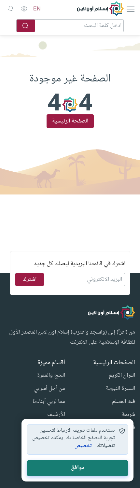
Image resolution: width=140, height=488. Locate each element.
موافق (77, 468)
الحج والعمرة (51, 376)
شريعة (128, 415)
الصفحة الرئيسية (70, 121)
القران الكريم (122, 376)
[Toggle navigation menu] (129, 8)
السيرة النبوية (120, 389)
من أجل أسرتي (49, 389)
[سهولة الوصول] (24, 9)
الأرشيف (56, 415)
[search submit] (26, 26)
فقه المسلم (123, 402)
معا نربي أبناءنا (49, 402)
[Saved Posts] (11, 9)
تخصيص (83, 446)
